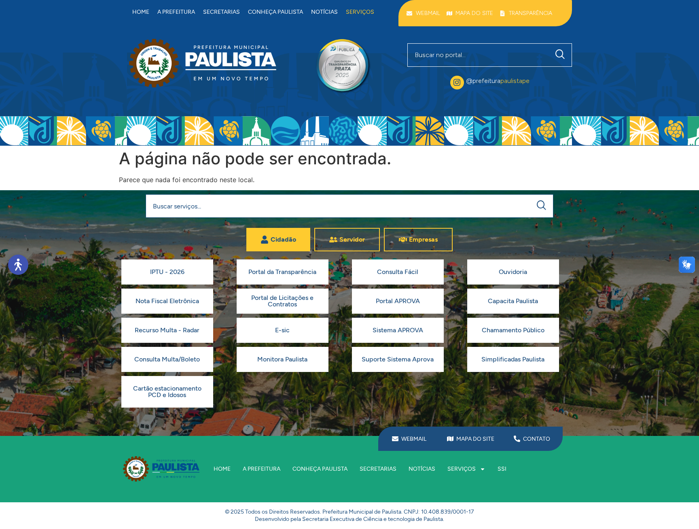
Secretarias (221, 11)
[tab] (278, 239)
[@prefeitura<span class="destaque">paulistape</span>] (457, 82)
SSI (502, 468)
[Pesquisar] (562, 55)
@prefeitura (498, 81)
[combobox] (478, 55)
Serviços (360, 11)
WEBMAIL (413, 439)
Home (140, 11)
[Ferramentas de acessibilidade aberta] (18, 265)
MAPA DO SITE (475, 439)
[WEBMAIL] (395, 439)
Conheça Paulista (275, 11)
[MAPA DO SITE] (450, 439)
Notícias (324, 11)
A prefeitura (176, 11)
